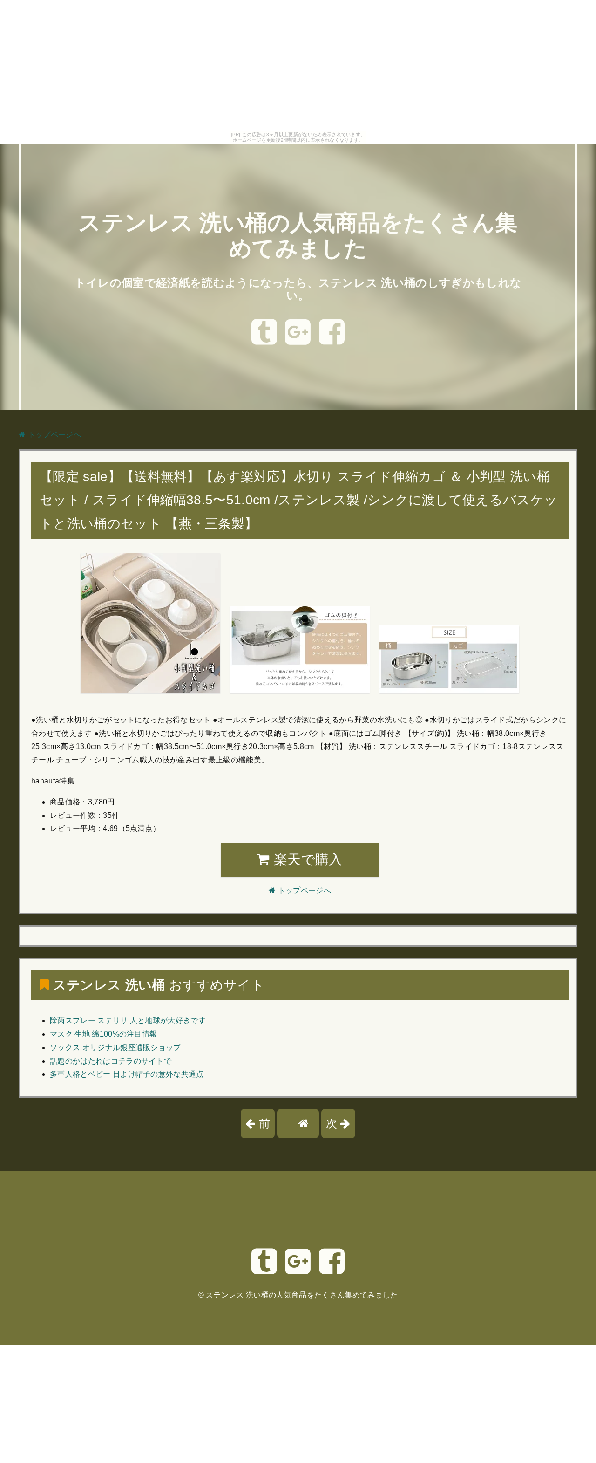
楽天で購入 (306, 859)
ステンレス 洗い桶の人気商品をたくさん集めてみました (302, 1295)
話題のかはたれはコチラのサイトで (110, 1061)
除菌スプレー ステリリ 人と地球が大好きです (128, 1020)
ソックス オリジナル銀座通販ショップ (115, 1047)
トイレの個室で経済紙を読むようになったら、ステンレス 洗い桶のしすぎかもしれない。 (298, 289)
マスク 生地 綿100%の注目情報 (103, 1034)
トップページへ (53, 435)
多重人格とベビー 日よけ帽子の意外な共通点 (127, 1074)
